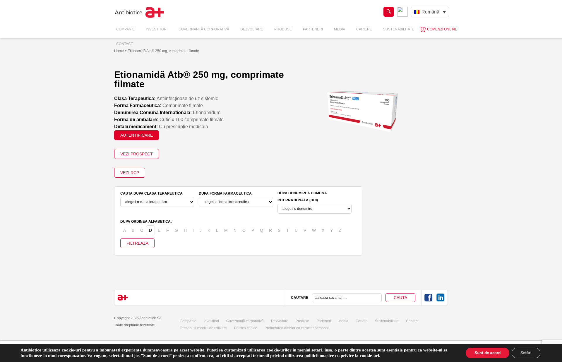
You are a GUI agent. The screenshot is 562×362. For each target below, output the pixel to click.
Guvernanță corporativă (245, 321)
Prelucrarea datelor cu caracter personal (297, 328)
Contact (124, 44)
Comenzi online (442, 29)
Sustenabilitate (398, 29)
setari (316, 350)
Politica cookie (245, 328)
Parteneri (313, 29)
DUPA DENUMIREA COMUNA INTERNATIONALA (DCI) (302, 196)
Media (339, 29)
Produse (283, 29)
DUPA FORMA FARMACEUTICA (225, 193)
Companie (125, 29)
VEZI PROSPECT (136, 154)
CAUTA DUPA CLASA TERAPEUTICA (151, 193)
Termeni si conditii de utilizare (203, 328)
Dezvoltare (251, 29)
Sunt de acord (487, 353)
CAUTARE (299, 298)
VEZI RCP (129, 172)
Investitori (156, 29)
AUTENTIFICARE (136, 135)
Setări (526, 353)
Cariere (364, 29)
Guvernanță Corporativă (204, 29)
